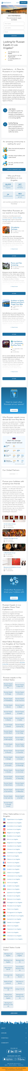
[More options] (17, 473)
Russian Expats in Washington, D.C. (8, 685)
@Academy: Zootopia (15, 228)
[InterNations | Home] (6, 3)
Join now (14, 35)
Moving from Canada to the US (20, 996)
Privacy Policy (20, 1065)
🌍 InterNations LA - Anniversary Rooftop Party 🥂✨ (17, 344)
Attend (14, 256)
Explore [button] (4, 1033)
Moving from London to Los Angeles (8, 996)
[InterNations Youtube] (19, 1051)
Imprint (6, 1065)
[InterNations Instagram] (16, 1051)
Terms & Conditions (13, 1065)
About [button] (3, 1028)
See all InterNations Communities (14, 1069)
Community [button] (5, 1043)
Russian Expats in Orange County (8, 804)
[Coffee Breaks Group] (14, 550)
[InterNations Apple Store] (8, 1059)
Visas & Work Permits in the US (20, 968)
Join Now (23, 2)
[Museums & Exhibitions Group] (14, 565)
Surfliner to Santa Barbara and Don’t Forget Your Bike (17, 302)
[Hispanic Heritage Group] (14, 536)
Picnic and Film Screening (16, 264)
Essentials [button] (4, 1038)
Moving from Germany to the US (8, 1004)
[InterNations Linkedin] (12, 1051)
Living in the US (19, 989)
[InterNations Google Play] (19, 1059)
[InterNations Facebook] (8, 1051)
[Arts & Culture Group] (14, 521)
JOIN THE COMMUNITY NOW (14, 169)
